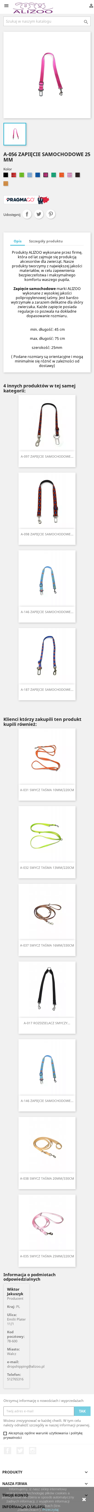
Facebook (7, 1450)
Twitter (20, 1450)
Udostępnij (26, 214)
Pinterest (50, 214)
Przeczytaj (50, 1510)
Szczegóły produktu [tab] (46, 241)
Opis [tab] (17, 241)
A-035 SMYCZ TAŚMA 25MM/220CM (47, 1256)
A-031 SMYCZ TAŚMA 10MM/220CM (47, 790)
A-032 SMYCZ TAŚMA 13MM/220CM (47, 867)
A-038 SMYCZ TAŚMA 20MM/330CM (47, 1178)
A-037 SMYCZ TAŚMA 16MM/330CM (47, 945)
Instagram (32, 1450)
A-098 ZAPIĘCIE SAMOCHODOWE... (47, 534)
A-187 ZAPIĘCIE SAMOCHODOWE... (47, 689)
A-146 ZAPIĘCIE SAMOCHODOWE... (47, 612)
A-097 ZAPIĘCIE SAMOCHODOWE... (47, 456)
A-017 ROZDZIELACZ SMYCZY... (47, 1023)
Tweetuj (38, 214)
